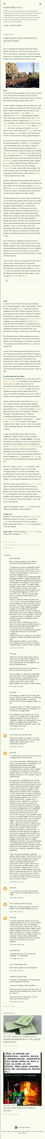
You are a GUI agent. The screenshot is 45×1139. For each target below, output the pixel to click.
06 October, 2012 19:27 (16, 911)
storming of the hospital (13, 153)
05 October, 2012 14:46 (16, 648)
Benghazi (21, 309)
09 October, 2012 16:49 (16, 970)
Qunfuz (23, 276)
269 (19, 183)
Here (29, 143)
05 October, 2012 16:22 (16, 686)
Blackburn (6, 456)
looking (24, 466)
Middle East (6, 548)
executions (6, 168)
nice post (26, 524)
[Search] (40, 3)
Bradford (20, 545)
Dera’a (20, 113)
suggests (5, 521)
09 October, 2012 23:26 (17, 1001)
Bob (11, 692)
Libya (38, 545)
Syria (12, 548)
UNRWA (18, 116)
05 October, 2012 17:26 (16, 729)
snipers (7, 163)
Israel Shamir (10, 384)
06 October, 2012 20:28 (17, 944)
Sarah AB (13, 950)
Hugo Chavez (34, 456)
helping (19, 456)
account (17, 133)
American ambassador (34, 319)
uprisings (35, 321)
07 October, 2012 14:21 (16, 958)
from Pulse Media (32, 532)
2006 (35, 268)
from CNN (23, 534)
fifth (4, 454)
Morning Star (34, 401)
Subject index (16, 26)
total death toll (16, 188)
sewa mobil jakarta (16, 964)
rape (11, 166)
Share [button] (5, 542)
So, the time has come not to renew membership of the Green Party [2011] (21, 1039)
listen (33, 128)
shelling (37, 173)
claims (34, 186)
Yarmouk (37, 118)
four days (38, 148)
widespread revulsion (35, 484)
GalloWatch (26, 545)
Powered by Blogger (24, 1127)
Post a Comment (9, 1006)
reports (24, 156)
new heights (11, 421)
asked (19, 409)
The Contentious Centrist (19, 735)
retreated (5, 419)
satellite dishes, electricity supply (21, 126)
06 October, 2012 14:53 (16, 882)
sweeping (8, 161)
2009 (4, 271)
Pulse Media (14, 276)
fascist (34, 419)
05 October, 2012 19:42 (16, 746)
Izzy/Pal (33, 545)
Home (5, 26)
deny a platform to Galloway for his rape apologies (23, 446)
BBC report (29, 130)
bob (11, 752)
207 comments (13, 1045)
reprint (38, 409)
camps (32, 113)
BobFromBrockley (13, 7)
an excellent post (34, 517)
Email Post (11, 542)
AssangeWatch (12, 545)
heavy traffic (7, 126)
